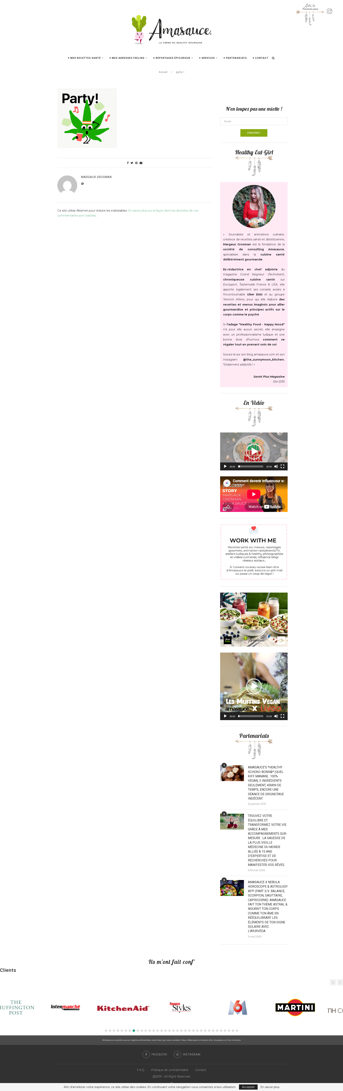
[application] (254, 451)
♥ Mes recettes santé (84, 58)
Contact (200, 1070)
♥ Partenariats (235, 58)
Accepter (248, 1087)
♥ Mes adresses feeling (127, 58)
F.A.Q (140, 1070)
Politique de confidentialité (169, 1070)
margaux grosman (96, 177)
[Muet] (276, 466)
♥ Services (207, 58)
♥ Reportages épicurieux (171, 58)
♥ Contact (260, 58)
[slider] (250, 466)
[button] (254, 451)
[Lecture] (225, 466)
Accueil (163, 72)
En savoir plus (269, 1087)
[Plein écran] (282, 466)
